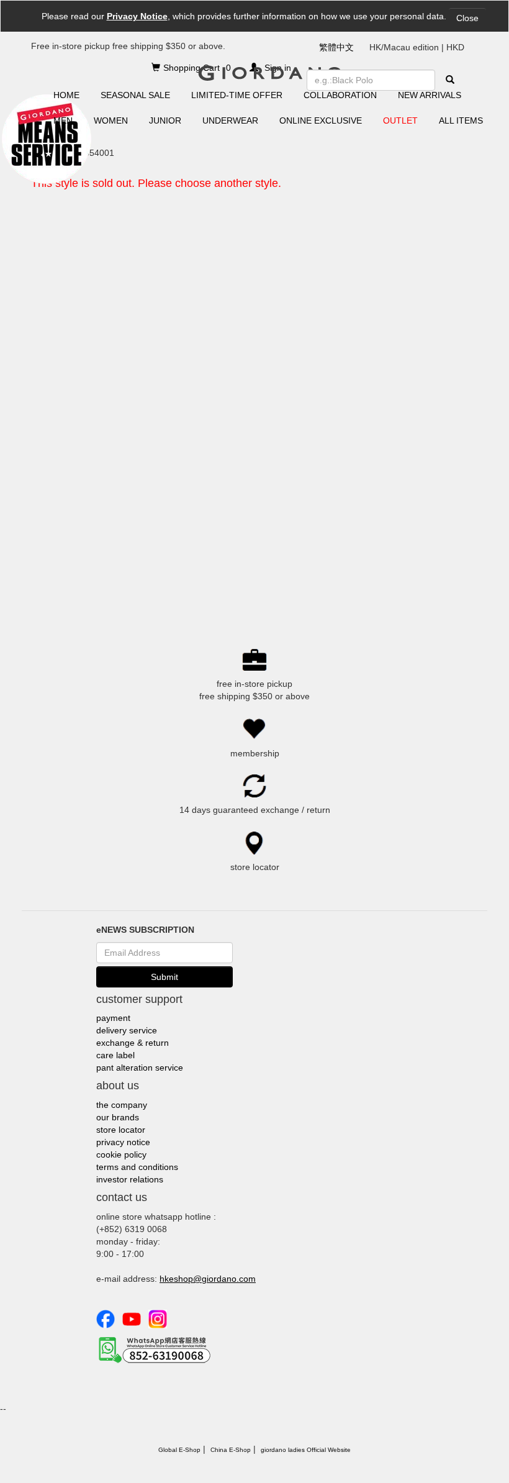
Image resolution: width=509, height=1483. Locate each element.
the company (121, 1105)
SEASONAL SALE (135, 95)
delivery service (126, 1030)
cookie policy (121, 1154)
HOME (66, 95)
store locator (120, 1130)
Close (467, 18)
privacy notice (123, 1142)
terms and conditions (137, 1167)
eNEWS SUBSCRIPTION (145, 930)
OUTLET (400, 120)
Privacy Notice (137, 16)
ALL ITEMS (461, 120)
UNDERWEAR (230, 120)
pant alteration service (139, 1068)
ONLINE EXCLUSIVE (320, 120)
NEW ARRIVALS (429, 95)
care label (115, 1055)
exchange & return (132, 1043)
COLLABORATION (340, 95)
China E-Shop (230, 1449)
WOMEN (111, 120)
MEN (63, 120)
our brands (117, 1117)
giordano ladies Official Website (306, 1449)
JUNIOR (165, 120)
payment (113, 1018)
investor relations (129, 1179)
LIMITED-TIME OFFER (236, 95)
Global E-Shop (179, 1449)
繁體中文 (336, 47)
